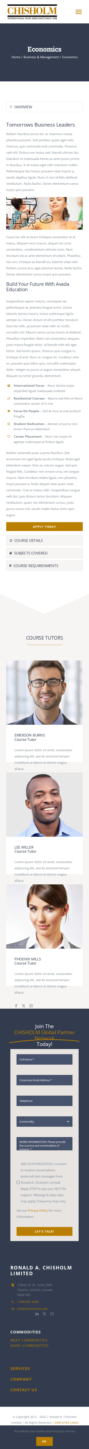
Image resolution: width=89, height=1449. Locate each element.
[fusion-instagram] (31, 1005)
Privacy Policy (38, 1210)
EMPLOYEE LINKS (66, 1423)
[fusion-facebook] (16, 1005)
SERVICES (20, 1368)
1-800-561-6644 (28, 1302)
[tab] (44, 107)
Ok (44, 1441)
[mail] (52, 1313)
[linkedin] (37, 1313)
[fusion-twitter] (23, 1005)
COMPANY (21, 1379)
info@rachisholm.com (32, 1309)
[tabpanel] (44, 324)
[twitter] (44, 1313)
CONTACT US (23, 1389)
